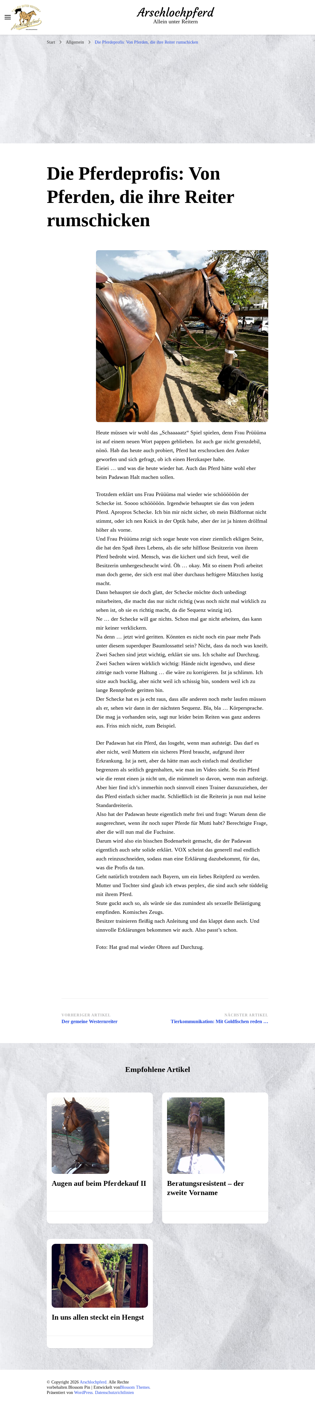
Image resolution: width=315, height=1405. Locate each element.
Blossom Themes (135, 1387)
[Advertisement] (157, 97)
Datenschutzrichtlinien (114, 1392)
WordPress (83, 1392)
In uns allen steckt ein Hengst (98, 1317)
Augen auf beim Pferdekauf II (99, 1183)
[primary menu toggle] (8, 17)
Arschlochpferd (175, 13)
